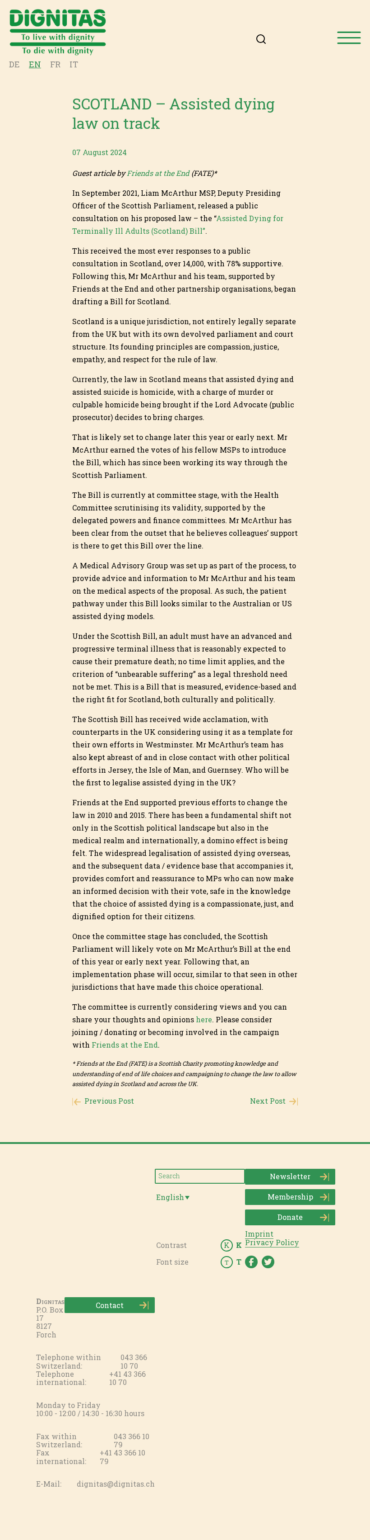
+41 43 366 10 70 (127, 1378)
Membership (290, 1196)
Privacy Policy (272, 1242)
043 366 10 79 (131, 1440)
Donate (290, 1217)
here (204, 1019)
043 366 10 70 (133, 1361)
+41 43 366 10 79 (122, 1456)
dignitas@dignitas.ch (116, 1483)
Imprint (259, 1233)
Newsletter (290, 1176)
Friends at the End (158, 173)
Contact (110, 1305)
